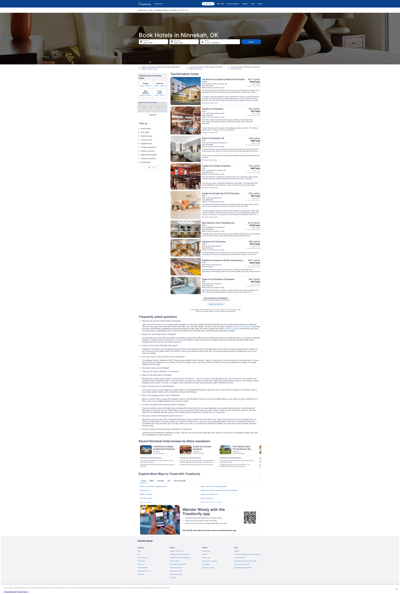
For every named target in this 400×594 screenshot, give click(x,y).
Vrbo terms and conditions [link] (209, 561)
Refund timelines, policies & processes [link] (245, 561)
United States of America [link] (161, 10)
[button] (200, 474)
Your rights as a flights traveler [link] (243, 567)
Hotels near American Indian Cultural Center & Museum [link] (219, 490)
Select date (147, 43)
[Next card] (258, 456)
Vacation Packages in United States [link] (180, 557)
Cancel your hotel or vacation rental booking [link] (247, 554)
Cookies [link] (204, 554)
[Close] (396, 589)
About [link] (139, 551)
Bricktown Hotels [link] (145, 502)
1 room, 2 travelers (212, 43)
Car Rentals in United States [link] (178, 564)
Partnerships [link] (141, 561)
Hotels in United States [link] (176, 551)
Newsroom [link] (141, 564)
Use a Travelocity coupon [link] (241, 564)
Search (251, 42)
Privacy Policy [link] (206, 551)
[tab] (143, 480)
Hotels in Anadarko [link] (146, 494)
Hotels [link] (150, 10)
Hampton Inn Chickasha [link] (241, 326)
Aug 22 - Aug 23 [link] (145, 86)
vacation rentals (151, 69)
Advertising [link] (141, 574)
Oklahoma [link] (174, 10)
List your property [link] (143, 557)
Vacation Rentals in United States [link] (179, 554)
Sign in (260, 4)
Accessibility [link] (205, 564)
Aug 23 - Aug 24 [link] (159, 86)
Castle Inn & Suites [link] (231, 329)
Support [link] (236, 551)
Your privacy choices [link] (208, 567)
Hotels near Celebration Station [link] (211, 502)
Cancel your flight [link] (239, 557)
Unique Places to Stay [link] (176, 574)
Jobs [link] (139, 554)
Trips (253, 4)
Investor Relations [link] (143, 567)
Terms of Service (22, 592)
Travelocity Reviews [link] (176, 567)
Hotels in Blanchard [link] (207, 498)
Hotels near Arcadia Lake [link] (209, 494)
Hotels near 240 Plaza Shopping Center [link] (153, 486)
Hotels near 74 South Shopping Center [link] (214, 486)
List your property (233, 4)
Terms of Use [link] (206, 557)
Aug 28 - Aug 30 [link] (145, 95)
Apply (152, 167)
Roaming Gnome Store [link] (144, 571)
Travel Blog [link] (173, 577)
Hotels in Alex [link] (144, 490)
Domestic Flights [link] (174, 561)
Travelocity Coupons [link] (176, 571)
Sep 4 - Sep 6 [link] (159, 95)
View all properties (215, 304)
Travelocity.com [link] (142, 10)
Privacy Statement (10, 592)
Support (245, 4)
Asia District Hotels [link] (146, 498)
